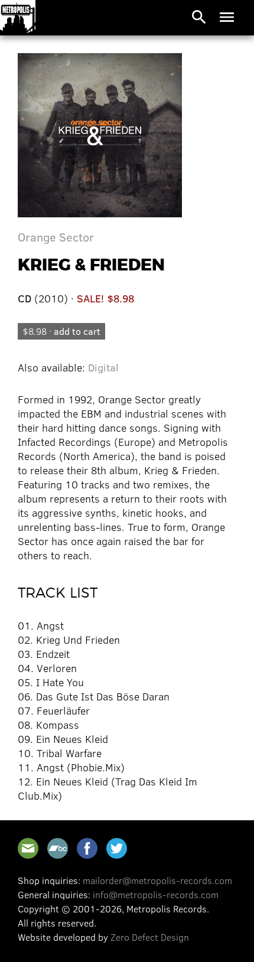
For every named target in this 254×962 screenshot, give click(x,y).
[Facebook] (87, 848)
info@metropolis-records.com (156, 894)
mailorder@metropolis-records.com (157, 880)
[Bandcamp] (57, 848)
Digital (103, 367)
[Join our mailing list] (28, 848)
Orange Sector (56, 236)
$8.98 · (61, 331)
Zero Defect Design (149, 937)
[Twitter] (116, 848)
